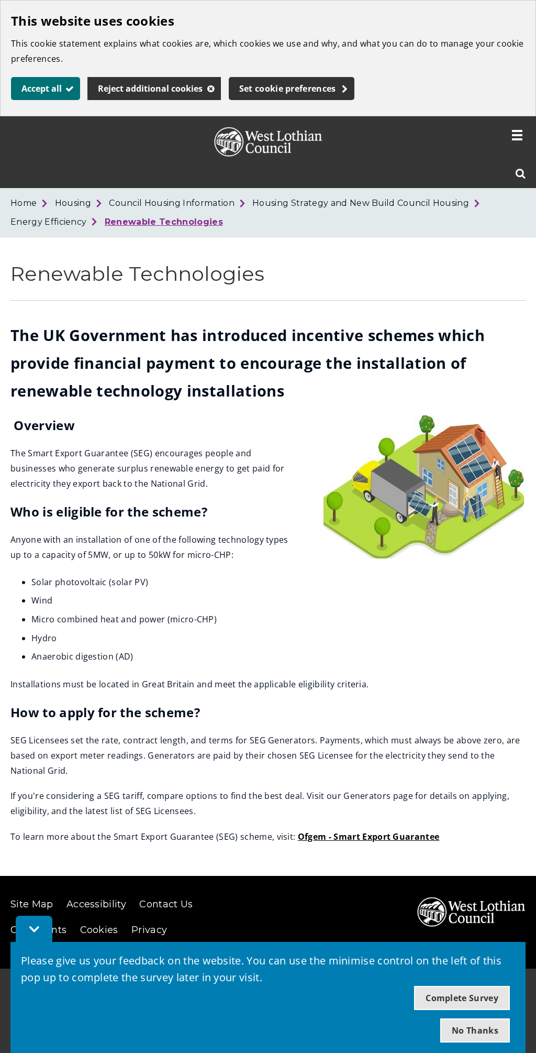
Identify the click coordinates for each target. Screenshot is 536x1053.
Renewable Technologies (164, 222)
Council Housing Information (171, 203)
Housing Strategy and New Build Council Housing (360, 203)
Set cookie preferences (287, 88)
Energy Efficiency (48, 222)
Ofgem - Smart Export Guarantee (369, 836)
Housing (73, 203)
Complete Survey (462, 998)
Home (23, 203)
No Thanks (475, 1030)
